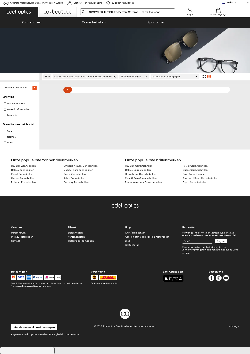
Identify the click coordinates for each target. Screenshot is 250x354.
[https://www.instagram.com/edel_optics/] (219, 278)
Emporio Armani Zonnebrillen (80, 165)
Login (190, 14)
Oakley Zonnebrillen (22, 170)
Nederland (232, 2)
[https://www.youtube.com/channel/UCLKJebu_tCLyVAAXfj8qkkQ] (226, 278)
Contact (15, 240)
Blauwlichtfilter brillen (18, 109)
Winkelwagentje (218, 14)
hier (187, 253)
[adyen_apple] (58, 277)
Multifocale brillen (16, 103)
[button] (19, 12)
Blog (127, 240)
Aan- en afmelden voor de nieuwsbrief (147, 236)
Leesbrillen (12, 115)
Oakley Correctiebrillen (138, 170)
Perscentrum (18, 232)
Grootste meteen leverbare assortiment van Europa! (36, 3)
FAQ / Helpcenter (135, 232)
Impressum (72, 334)
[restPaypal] (37, 277)
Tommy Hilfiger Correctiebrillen (200, 178)
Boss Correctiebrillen (194, 174)
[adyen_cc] (13, 277)
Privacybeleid (56, 334)
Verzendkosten (76, 236)
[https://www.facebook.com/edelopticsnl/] (211, 278)
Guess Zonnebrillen (74, 174)
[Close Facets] (19, 76)
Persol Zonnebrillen (22, 174)
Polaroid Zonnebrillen (23, 182)
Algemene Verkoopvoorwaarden (29, 334)
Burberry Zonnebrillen (76, 182)
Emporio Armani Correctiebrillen (143, 182)
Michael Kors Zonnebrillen (78, 170)
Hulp (128, 227)
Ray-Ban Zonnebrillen (23, 165)
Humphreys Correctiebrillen (140, 174)
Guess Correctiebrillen (195, 170)
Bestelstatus (132, 245)
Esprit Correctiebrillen (195, 182)
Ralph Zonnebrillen (74, 178)
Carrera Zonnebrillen (23, 178)
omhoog (233, 326)
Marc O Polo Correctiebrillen (141, 178)
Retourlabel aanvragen (81, 240)
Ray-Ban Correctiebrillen (139, 165)
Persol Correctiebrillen (195, 165)
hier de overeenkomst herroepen (34, 327)
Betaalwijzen (75, 232)
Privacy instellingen (22, 236)
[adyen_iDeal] (49, 277)
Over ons (16, 227)
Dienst (72, 227)
